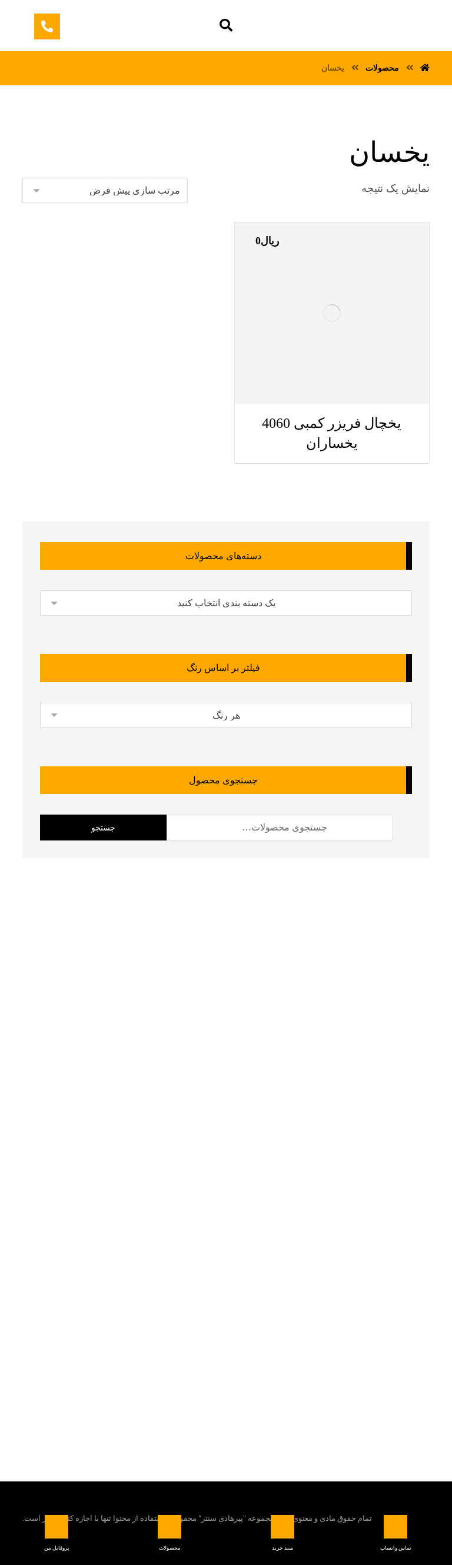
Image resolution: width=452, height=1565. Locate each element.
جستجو (103, 827)
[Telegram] (257, 1366)
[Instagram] (186, 1366)
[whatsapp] (233, 1366)
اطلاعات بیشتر (279, 403)
